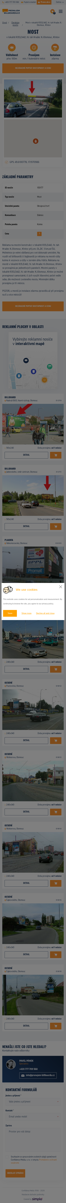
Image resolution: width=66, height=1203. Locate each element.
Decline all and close (45, 613)
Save (10, 613)
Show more (26, 613)
